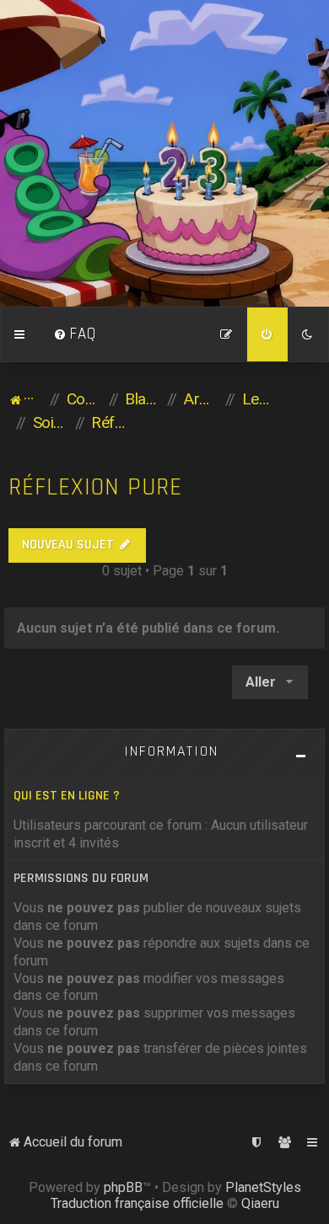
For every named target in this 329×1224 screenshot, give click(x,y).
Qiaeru (260, 1203)
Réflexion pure (95, 487)
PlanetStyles (263, 1187)
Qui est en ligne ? (66, 795)
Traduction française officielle (137, 1203)
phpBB (123, 1187)
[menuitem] (75, 334)
